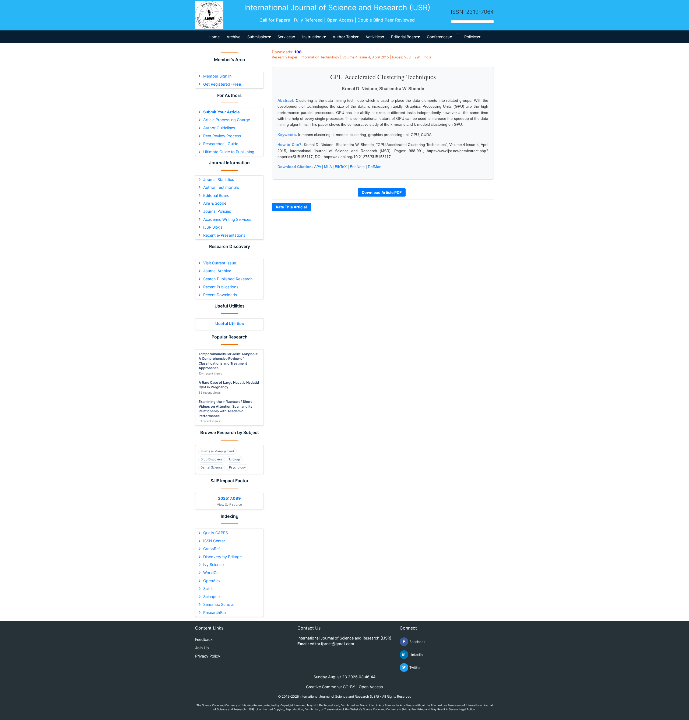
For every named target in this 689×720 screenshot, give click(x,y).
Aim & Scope (214, 203)
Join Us (202, 647)
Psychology (237, 467)
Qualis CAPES (215, 532)
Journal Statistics (218, 179)
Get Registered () (222, 84)
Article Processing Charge (226, 119)
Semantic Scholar (219, 604)
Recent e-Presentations (224, 235)
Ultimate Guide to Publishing (228, 151)
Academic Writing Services (227, 219)
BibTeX (341, 167)
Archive (233, 36)
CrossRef (211, 548)
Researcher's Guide (220, 143)
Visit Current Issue (219, 263)
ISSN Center (214, 541)
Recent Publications (220, 287)
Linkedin (415, 654)
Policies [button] (471, 36)
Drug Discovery (212, 459)
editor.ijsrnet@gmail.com (332, 643)
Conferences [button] (438, 36)
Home (214, 36)
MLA (328, 167)
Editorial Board (216, 195)
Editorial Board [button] (404, 36)
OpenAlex (212, 580)
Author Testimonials (221, 187)
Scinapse (211, 596)
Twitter (414, 667)
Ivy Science (213, 564)
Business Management (217, 451)
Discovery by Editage (222, 556)
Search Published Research (228, 279)
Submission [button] (257, 36)
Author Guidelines (219, 127)
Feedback (204, 639)
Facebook (417, 641)
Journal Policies (217, 211)
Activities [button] (373, 36)
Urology (235, 459)
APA (317, 167)
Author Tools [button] (344, 36)
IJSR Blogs (213, 227)
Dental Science (212, 467)
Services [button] (285, 36)
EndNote (357, 167)
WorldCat (211, 572)
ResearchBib (214, 612)
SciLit (208, 588)
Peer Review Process (222, 136)
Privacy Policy (207, 656)
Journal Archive (217, 270)
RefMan (374, 167)
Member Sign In (217, 76)
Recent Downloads (220, 294)
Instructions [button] (313, 36)
